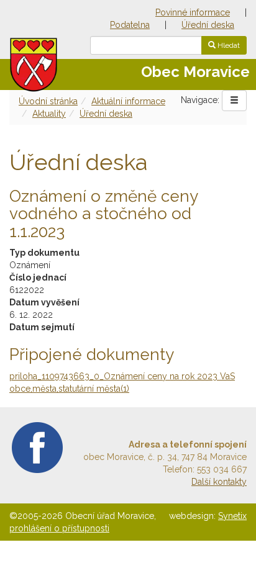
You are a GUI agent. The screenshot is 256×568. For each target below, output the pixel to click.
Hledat (228, 45)
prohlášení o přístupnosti (59, 528)
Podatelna (130, 25)
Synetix (232, 516)
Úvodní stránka (48, 101)
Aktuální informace (128, 101)
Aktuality (49, 114)
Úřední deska (207, 25)
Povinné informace (192, 12)
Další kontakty (219, 482)
